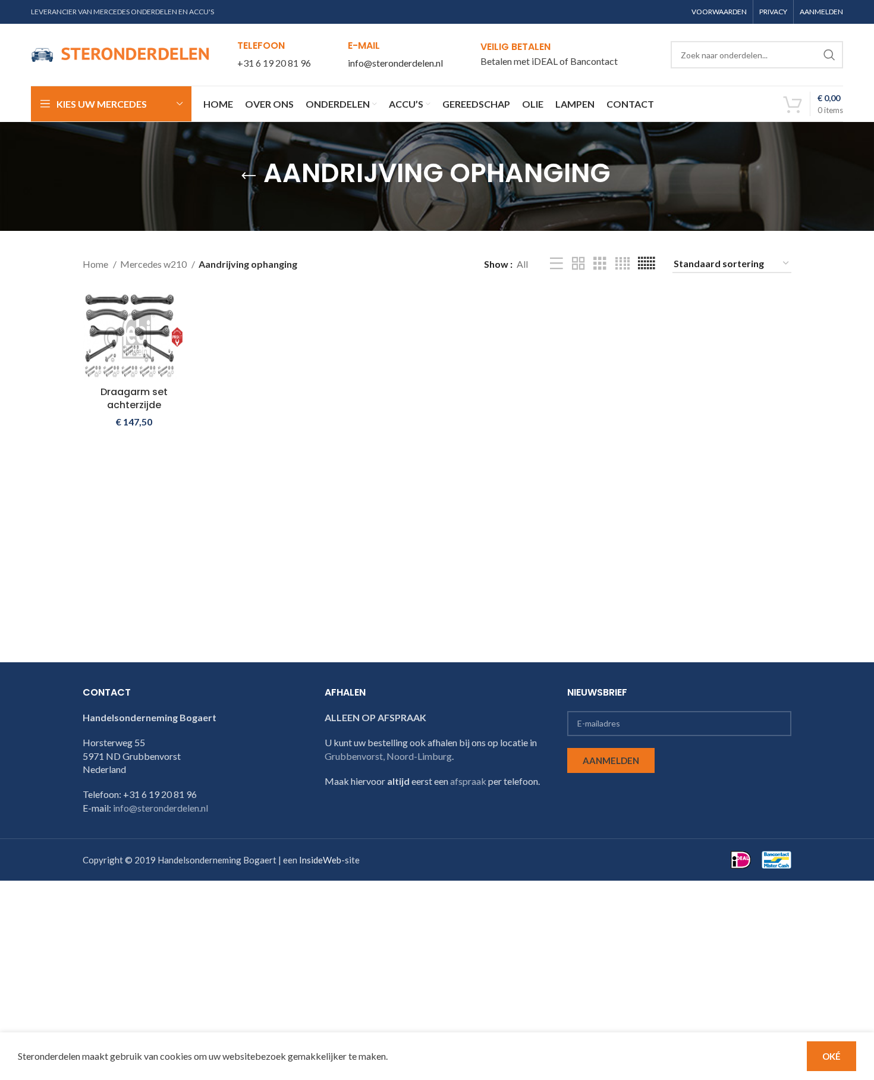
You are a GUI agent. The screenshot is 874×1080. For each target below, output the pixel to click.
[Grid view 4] (622, 264)
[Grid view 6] (646, 264)
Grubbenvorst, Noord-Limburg (388, 756)
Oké (831, 1056)
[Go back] (248, 176)
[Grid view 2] (578, 264)
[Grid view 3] (599, 264)
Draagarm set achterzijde (134, 398)
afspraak (468, 781)
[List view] (556, 264)
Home (96, 264)
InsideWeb (320, 859)
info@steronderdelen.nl (395, 62)
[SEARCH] (829, 54)
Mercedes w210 (154, 264)
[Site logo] (120, 53)
